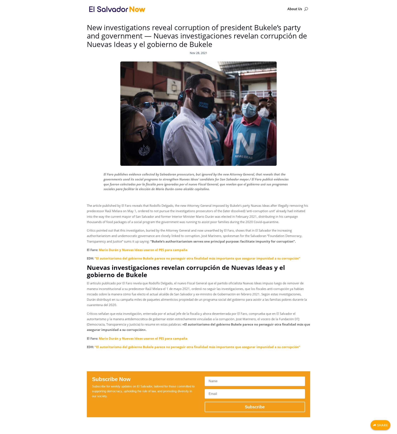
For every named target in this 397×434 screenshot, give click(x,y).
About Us (294, 9)
